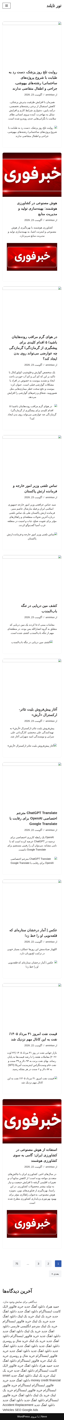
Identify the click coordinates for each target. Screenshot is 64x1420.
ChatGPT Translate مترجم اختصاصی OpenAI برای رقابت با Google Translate (33, 818)
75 (16, 1263)
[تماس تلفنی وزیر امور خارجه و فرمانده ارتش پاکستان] (32, 457)
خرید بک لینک (43, 1316)
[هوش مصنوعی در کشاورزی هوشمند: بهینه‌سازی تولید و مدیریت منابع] (32, 175)
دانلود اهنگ (31, 1365)
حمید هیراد (52, 1306)
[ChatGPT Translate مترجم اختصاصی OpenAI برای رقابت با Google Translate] (32, 784)
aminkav (50, 94)
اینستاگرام (24, 1385)
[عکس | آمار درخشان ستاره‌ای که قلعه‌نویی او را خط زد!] (32, 902)
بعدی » (55, 1273)
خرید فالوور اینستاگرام (17, 1321)
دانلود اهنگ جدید (27, 1311)
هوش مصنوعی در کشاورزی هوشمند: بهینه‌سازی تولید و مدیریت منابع (37, 208)
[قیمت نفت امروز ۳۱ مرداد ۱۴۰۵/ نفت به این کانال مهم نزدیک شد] (32, 1005)
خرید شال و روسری (15, 1341)
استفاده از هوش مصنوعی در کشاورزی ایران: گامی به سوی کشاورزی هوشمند (35, 1155)
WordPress (23, 1416)
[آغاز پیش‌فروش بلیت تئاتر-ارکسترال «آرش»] (32, 681)
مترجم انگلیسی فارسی (25, 1326)
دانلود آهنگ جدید (34, 1306)
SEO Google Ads (26, 1410)
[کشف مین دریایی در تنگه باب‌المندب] (32, 577)
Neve (44, 1416)
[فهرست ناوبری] (7, 6)
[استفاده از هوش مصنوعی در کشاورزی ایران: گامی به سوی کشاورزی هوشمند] (32, 1121)
